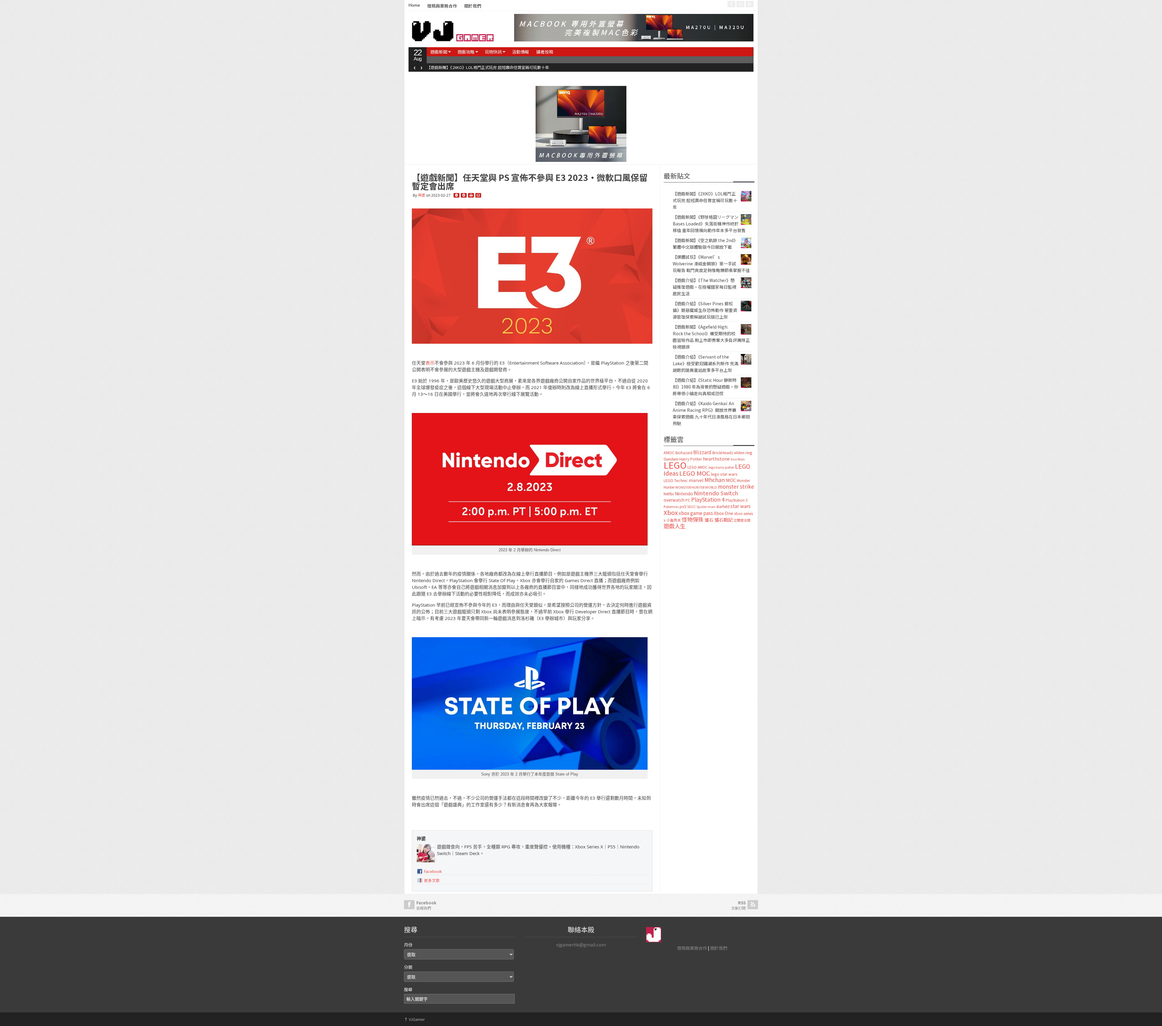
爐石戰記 (723, 519)
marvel (696, 480)
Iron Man (738, 459)
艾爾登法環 (742, 520)
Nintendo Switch (716, 493)
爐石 (709, 519)
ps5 (683, 506)
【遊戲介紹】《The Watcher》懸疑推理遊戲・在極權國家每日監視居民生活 (704, 287)
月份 (408, 945)
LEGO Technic (676, 480)
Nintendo (684, 493)
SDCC (691, 506)
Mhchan (714, 479)
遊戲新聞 (438, 52)
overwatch (674, 500)
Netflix (669, 493)
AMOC (669, 452)
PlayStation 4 (708, 499)
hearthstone (716, 458)
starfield (723, 506)
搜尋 (408, 989)
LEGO (675, 464)
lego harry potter (721, 467)
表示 (430, 363)
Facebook (433, 871)
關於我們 (472, 6)
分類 (408, 967)
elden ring (743, 452)
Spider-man (706, 506)
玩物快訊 (493, 52)
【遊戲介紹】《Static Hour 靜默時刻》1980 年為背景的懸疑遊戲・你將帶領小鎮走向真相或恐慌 (705, 386)
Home (414, 5)
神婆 (421, 195)
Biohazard (683, 452)
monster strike (736, 486)
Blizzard (702, 452)
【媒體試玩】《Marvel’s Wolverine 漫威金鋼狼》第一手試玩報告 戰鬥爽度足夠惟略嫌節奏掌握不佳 (711, 263)
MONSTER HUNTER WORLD (696, 487)
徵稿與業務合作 (442, 6)
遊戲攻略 (466, 52)
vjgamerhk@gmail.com (581, 944)
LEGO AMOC (697, 467)
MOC (731, 480)
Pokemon (671, 506)
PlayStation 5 (736, 500)
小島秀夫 (673, 520)
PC (687, 500)
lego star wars (724, 474)
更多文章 (432, 880)
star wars (740, 506)
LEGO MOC (694, 472)
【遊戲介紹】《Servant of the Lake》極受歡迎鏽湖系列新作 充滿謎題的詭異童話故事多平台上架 (705, 363)
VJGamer (414, 1019)
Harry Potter (690, 459)
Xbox (671, 512)
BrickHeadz (722, 452)
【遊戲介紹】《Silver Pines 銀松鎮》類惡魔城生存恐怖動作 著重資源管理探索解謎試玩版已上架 (705, 310)
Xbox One (723, 513)
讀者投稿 (544, 52)
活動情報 (520, 52)
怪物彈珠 (693, 519)
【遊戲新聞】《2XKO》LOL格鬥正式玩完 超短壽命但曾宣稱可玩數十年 (468, 67)
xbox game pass (696, 513)
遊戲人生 (674, 526)
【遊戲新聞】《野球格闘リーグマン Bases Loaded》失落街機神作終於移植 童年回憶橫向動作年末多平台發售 (709, 223)
